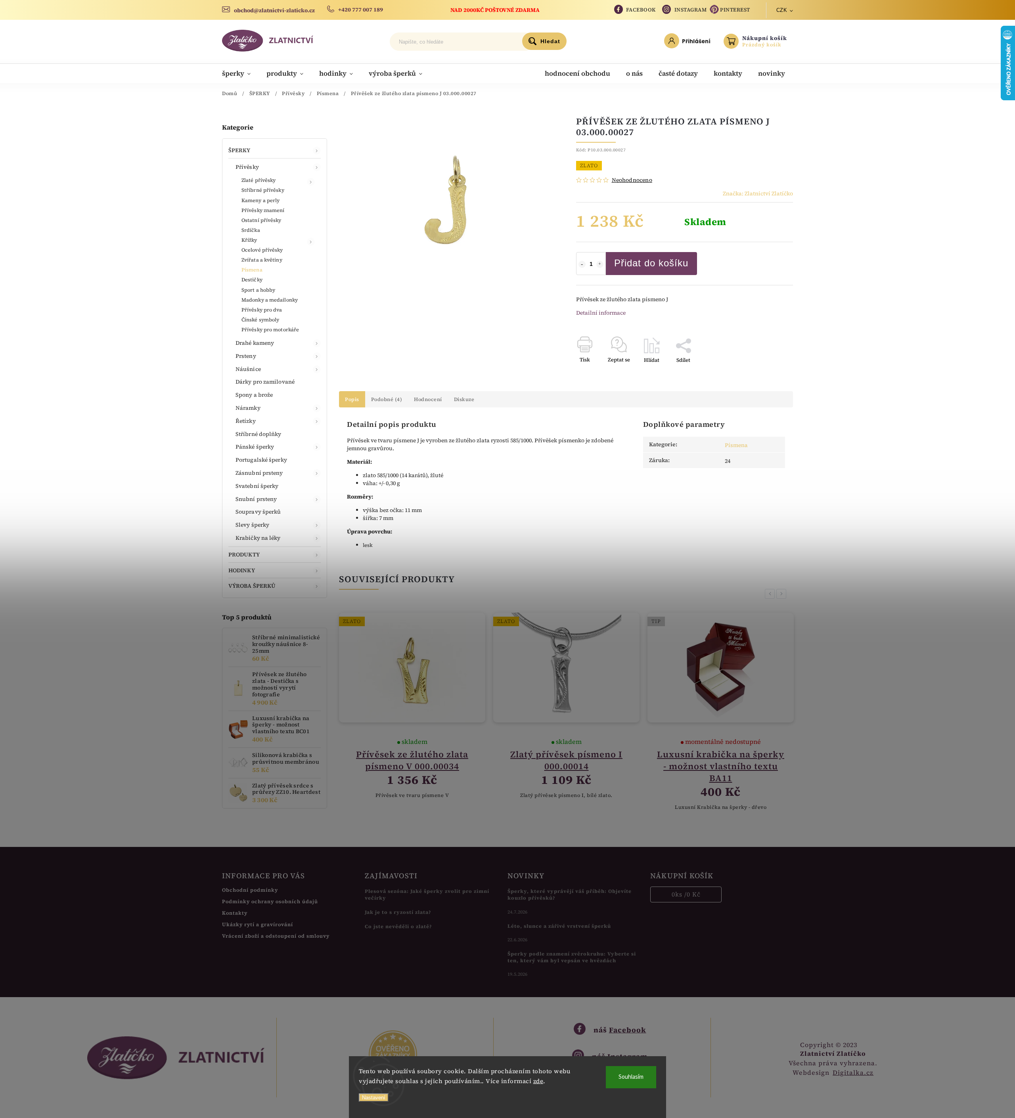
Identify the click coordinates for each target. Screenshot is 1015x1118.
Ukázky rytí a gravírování (257, 924)
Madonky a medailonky (269, 299)
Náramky (248, 408)
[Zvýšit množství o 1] (599, 264)
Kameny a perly (260, 200)
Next (782, 594)
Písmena (251, 269)
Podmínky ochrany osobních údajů (270, 901)
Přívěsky (247, 167)
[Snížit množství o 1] (582, 264)
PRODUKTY (244, 554)
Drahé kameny (255, 343)
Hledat (550, 41)
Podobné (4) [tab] (386, 399)
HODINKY (241, 570)
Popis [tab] (352, 399)
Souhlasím (631, 1077)
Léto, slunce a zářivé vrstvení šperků (559, 926)
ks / (686, 894)
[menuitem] (240, 73)
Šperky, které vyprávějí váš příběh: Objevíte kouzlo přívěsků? (570, 894)
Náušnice (248, 369)
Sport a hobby (258, 290)
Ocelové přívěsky (262, 250)
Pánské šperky (255, 447)
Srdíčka (250, 230)
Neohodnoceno (632, 180)
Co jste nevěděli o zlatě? (398, 926)
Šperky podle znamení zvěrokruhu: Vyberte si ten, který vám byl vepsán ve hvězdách (572, 957)
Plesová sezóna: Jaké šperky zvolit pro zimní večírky (427, 894)
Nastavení (373, 1098)
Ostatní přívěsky (261, 220)
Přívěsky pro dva (261, 309)
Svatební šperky (257, 486)
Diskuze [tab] (464, 399)
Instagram (690, 9)
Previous (771, 594)
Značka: (758, 193)
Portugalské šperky (261, 460)
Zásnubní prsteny (259, 473)
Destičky (251, 279)
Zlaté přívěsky (258, 180)
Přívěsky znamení (263, 210)
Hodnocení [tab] (428, 399)
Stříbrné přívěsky (262, 190)
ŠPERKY (239, 150)
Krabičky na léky (258, 538)
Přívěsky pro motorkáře (270, 329)
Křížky (249, 240)
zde (538, 1081)
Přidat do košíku (651, 263)
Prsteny (246, 356)
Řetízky (246, 421)
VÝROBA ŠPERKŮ (252, 586)
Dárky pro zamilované (265, 382)
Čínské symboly (260, 319)
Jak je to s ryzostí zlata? (398, 912)
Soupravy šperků (258, 512)
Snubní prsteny (256, 499)
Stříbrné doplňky (259, 434)
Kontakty (234, 913)
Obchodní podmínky (250, 890)
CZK (781, 10)
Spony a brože (254, 395)
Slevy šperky (252, 525)
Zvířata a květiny (261, 259)
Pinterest (735, 9)
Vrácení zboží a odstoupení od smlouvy (275, 936)
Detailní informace (601, 313)
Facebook (641, 9)
